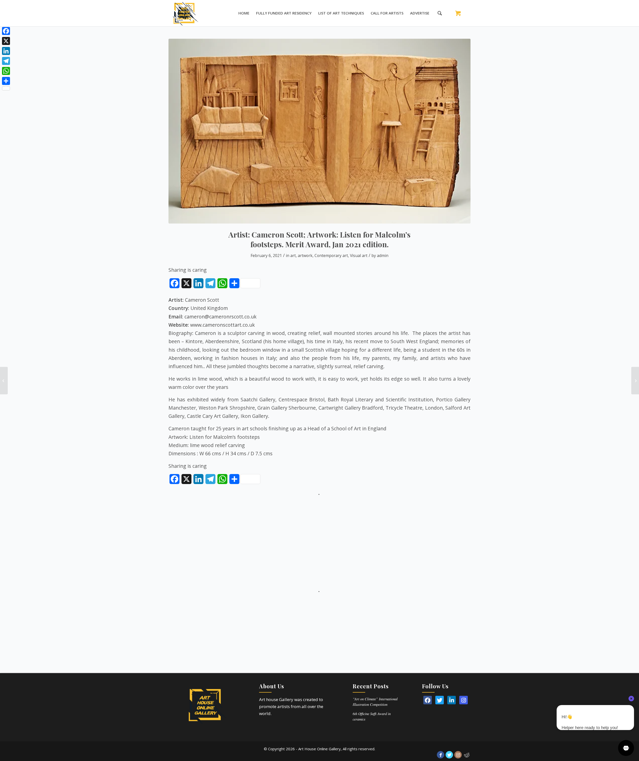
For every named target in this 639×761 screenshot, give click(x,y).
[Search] (437, 13)
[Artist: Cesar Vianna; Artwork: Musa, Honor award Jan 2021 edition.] (4, 380)
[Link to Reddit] (467, 755)
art (293, 255)
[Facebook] (6, 31)
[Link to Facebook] (440, 755)
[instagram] (463, 700)
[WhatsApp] (6, 71)
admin (382, 255)
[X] (6, 41)
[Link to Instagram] (458, 755)
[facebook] (427, 700)
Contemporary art (331, 255)
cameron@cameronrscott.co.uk (220, 316)
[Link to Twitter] (449, 755)
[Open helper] (626, 748)
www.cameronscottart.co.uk (222, 324)
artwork (305, 255)
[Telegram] (6, 61)
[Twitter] (439, 700)
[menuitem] (244, 13)
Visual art (358, 255)
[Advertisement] (319, 532)
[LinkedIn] (451, 700)
